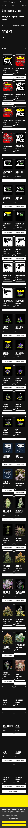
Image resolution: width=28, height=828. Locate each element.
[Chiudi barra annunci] (26, 2)
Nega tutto (14, 821)
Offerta (8, 161)
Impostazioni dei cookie (13, 818)
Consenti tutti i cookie (13, 825)
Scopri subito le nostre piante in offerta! (13, 2)
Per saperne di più (13, 815)
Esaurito (8, 58)
